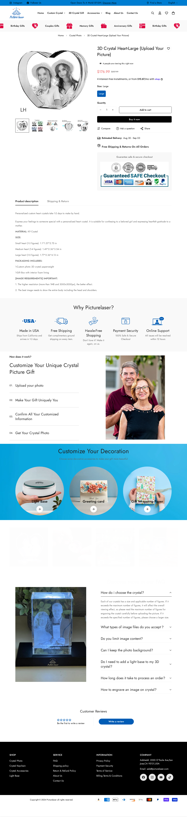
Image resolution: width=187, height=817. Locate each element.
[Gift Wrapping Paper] (147, 509)
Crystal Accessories (18, 770)
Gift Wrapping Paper (147, 501)
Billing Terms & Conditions (109, 775)
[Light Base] (39, 509)
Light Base (39, 501)
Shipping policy (61, 765)
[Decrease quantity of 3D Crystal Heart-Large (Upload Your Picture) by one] (100, 110)
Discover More (109, 2)
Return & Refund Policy (64, 770)
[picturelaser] (16, 13)
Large (101, 93)
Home (41, 13)
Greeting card (93, 501)
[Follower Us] (143, 777)
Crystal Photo (75, 35)
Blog (108, 13)
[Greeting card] (93, 509)
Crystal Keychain (17, 765)
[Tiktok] (169, 777)
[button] (173, 13)
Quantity (101, 103)
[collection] (39, 491)
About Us (118, 13)
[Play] (28, 547)
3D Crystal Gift (76, 13)
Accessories (93, 13)
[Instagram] (152, 777)
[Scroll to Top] (181, 801)
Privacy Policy (103, 760)
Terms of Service (104, 770)
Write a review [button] (116, 721)
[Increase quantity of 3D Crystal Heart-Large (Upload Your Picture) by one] (113, 110)
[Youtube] (161, 777)
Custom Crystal (55, 13)
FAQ (55, 760)
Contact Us (132, 13)
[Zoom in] (83, 48)
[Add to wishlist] (168, 48)
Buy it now (134, 119)
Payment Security (104, 765)
